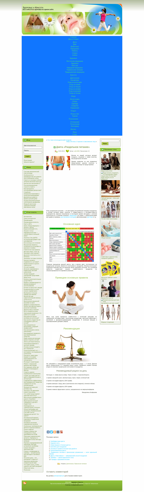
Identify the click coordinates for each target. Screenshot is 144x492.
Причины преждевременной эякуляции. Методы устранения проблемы (33, 444)
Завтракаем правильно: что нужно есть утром (32, 314)
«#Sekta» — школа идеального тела (62, 457)
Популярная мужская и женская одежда (31, 344)
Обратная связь (29, 468)
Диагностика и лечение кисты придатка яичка (31, 310)
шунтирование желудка (68, 217)
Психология (73, 119)
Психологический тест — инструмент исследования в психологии (33, 352)
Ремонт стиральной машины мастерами (30, 364)
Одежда (75, 103)
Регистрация (28, 160)
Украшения (74, 108)
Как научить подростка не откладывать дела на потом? (32, 321)
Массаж (75, 65)
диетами (90, 217)
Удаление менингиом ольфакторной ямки (30, 462)
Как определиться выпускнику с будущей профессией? (31, 326)
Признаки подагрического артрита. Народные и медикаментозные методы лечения (32, 439)
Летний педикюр (29, 267)
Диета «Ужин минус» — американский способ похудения (69, 456)
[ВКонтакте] (48, 432)
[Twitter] (51, 432)
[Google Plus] (61, 432)
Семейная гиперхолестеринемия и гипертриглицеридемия (31, 193)
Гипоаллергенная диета (58, 450)
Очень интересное (30, 218)
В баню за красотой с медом (33, 287)
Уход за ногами (75, 89)
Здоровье (73, 58)
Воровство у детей (107, 298)
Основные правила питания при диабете (64, 449)
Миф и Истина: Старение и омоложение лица (81, 141)
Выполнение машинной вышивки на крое (31, 302)
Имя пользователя (30, 145)
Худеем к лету (55, 443)
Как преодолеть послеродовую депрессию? (32, 189)
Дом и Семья (73, 39)
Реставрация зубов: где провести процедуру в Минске (31, 368)
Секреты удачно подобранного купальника (32, 373)
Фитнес (73, 129)
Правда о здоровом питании (60, 459)
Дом (74, 44)
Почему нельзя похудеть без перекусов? (32, 347)
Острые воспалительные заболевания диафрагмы (32, 201)
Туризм (75, 116)
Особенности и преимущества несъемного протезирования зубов (32, 176)
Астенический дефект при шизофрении (32, 240)
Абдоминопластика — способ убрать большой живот (31, 234)
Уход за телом (74, 93)
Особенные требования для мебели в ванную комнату (33, 426)
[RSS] (24, 483)
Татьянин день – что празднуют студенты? (31, 458)
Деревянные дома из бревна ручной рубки (30, 198)
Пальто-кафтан (29, 429)
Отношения (74, 122)
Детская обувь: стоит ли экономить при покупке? (31, 252)
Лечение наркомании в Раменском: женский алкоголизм (31, 270)
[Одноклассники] (54, 432)
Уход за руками (75, 91)
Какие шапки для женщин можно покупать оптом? (32, 339)
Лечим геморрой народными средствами (31, 274)
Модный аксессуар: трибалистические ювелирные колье (30, 205)
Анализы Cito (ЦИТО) (30, 238)
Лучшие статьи (28, 231)
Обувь (74, 101)
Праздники (75, 49)
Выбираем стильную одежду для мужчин (30, 293)
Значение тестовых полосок (33, 258)
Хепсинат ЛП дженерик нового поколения (31, 391)
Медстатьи (27, 277)
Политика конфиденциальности (74, 485)
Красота (73, 75)
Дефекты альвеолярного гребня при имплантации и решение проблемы (32, 306)
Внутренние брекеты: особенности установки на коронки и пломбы (32, 246)
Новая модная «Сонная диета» (61, 445)
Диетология (74, 78)
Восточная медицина (75, 61)
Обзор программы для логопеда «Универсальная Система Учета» (32, 410)
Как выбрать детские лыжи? (110, 303)
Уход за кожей (74, 84)
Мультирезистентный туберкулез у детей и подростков (31, 402)
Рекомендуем (28, 220)
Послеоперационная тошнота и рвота (30, 186)
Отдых (73, 111)
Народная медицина (75, 68)
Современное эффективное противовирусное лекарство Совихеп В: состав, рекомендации (33, 383)
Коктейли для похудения (58, 447)
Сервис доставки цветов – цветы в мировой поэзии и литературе (32, 377)
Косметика (75, 80)
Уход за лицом (74, 87)
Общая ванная (106, 238)
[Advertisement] (71, 191)
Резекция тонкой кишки (31, 362)
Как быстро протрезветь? (32, 183)
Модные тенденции (107, 322)
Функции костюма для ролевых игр (31, 388)
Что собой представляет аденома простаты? (32, 394)
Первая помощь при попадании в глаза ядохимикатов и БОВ (30, 433)
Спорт (74, 134)
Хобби (74, 55)
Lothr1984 (76, 151)
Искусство (75, 114)
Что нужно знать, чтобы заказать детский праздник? (33, 465)
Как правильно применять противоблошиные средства (32, 335)
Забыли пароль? (29, 162)
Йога (74, 132)
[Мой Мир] (58, 432)
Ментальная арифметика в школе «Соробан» (32, 398)
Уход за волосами (75, 82)
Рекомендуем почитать (31, 222)
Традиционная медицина (74, 72)
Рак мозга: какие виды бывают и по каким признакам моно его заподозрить (31, 358)
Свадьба (74, 106)
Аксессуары (74, 99)
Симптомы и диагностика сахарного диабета (109, 257)
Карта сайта (28, 224)
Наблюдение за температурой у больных (32, 406)
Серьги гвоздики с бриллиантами (29, 448)
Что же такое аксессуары (109, 219)
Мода (73, 96)
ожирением (73, 215)
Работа (75, 51)
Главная (73, 37)
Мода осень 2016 (106, 171)
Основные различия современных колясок (31, 423)
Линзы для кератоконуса (32, 342)
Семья (74, 53)
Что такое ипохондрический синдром (59, 140)
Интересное (28, 216)
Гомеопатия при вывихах (32, 250)
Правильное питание (75, 70)
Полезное (27, 470)
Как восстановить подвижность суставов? (31, 261)
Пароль (26, 150)
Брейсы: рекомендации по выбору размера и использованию (32, 284)
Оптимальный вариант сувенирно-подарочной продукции (31, 419)
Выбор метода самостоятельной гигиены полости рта (32, 298)
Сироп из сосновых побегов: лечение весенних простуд (33, 180)
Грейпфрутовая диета (58, 441)
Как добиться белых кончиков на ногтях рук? (31, 317)
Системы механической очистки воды (31, 172)
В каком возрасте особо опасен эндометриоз (31, 290)
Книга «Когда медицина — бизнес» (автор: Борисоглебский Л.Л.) (32, 227)
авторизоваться (59, 476)
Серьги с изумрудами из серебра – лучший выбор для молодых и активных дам (32, 454)
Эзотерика (75, 126)
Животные (75, 46)
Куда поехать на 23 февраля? (107, 178)
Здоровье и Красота (33, 7)
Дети (75, 42)
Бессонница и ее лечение (32, 243)
